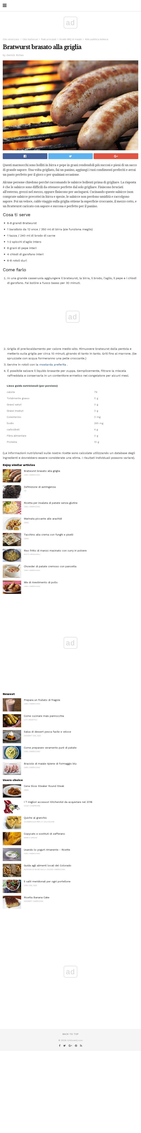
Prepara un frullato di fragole (42, 699)
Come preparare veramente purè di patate (50, 747)
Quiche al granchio (35, 817)
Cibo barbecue (30, 39)
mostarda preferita (52, 364)
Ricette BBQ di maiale (70, 39)
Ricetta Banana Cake (36, 897)
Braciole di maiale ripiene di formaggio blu (50, 763)
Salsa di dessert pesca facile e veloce (47, 731)
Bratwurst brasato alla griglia (42, 470)
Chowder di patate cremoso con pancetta (50, 566)
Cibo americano (11, 39)
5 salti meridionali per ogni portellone (47, 881)
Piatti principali (48, 39)
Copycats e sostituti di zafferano (44, 833)
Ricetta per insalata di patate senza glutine (50, 502)
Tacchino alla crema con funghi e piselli (48, 534)
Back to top (70, 1034)
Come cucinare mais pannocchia (44, 715)
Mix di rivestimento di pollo (41, 582)
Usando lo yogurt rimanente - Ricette (47, 849)
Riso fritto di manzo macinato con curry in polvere (55, 550)
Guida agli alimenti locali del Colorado (47, 865)
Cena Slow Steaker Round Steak (44, 786)
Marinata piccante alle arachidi (43, 518)
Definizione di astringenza (40, 486)
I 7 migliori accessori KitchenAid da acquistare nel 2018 (58, 801)
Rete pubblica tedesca (96, 39)
